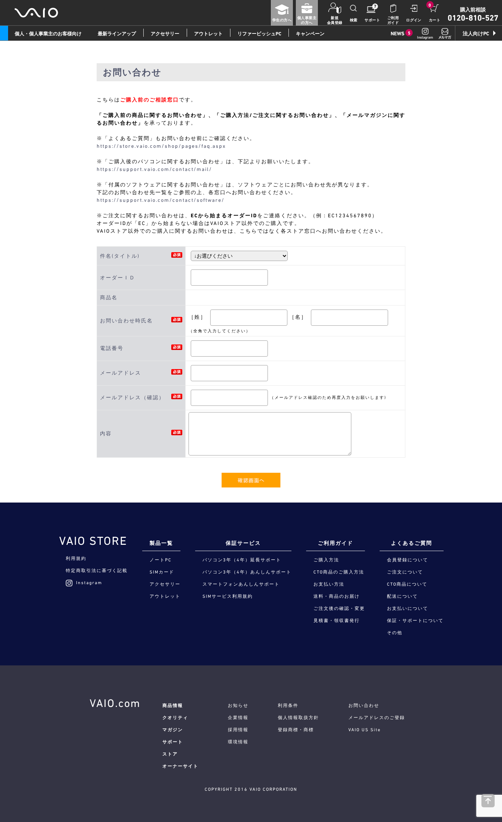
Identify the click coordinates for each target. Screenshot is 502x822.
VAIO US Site (364, 729)
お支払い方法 (328, 584)
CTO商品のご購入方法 (338, 572)
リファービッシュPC (259, 33)
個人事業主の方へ (306, 20)
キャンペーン (310, 33)
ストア (170, 754)
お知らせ (238, 705)
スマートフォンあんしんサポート (241, 584)
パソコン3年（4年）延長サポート (241, 559)
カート (434, 20)
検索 (354, 20)
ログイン (414, 20)
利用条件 (288, 705)
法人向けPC (476, 33)
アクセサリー (165, 33)
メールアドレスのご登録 (376, 717)
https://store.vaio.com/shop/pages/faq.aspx (161, 146)
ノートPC (161, 559)
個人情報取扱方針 (298, 717)
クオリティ (175, 717)
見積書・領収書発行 (336, 620)
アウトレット (208, 33)
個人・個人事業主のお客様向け (48, 33)
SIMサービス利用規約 (227, 596)
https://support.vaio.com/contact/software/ (161, 200)
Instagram (89, 582)
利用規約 (76, 558)
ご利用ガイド (393, 20)
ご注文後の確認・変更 (339, 608)
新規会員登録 (335, 20)
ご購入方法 (326, 559)
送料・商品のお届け (336, 596)
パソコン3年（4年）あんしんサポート (246, 572)
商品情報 (172, 705)
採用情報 (238, 729)
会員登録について (407, 559)
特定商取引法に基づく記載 (97, 570)
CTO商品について (407, 584)
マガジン (172, 729)
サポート (372, 20)
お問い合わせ (363, 705)
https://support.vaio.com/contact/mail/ (154, 169)
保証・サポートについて (415, 620)
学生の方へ (281, 20)
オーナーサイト (180, 766)
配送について (402, 596)
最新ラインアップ (117, 33)
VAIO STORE (93, 540)
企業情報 (238, 717)
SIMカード (162, 572)
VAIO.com (115, 703)
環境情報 (238, 741)
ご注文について (405, 572)
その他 (394, 632)
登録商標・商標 (296, 729)
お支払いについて (407, 608)
